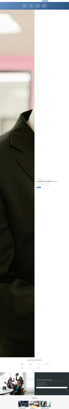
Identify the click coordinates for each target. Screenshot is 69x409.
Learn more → (38, 387)
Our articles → (38, 187)
